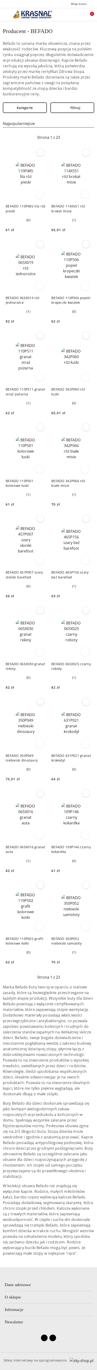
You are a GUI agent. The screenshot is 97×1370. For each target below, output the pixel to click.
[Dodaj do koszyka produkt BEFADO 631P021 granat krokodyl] (85, 743)
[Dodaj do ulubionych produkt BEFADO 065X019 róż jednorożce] (40, 244)
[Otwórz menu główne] (5, 14)
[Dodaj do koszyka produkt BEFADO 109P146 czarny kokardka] (85, 835)
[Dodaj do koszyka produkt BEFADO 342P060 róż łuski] (85, 377)
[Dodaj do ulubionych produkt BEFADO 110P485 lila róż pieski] (40, 152)
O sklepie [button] (13, 1297)
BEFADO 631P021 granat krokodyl (71, 757)
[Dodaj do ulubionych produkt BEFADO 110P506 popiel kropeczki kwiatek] (85, 244)
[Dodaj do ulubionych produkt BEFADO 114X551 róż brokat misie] (85, 152)
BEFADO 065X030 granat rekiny (25, 666)
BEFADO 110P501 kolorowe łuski (19, 483)
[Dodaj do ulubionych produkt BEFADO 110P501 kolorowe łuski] (40, 427)
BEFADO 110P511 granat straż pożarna (25, 391)
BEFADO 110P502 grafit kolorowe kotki (24, 941)
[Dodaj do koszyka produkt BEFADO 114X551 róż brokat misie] (85, 194)
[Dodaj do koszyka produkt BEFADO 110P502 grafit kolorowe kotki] (39, 926)
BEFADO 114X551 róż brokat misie (68, 208)
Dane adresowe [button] (18, 1284)
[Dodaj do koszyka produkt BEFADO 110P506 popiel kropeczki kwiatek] (85, 286)
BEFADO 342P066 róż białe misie (68, 483)
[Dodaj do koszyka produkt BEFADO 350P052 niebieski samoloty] (85, 926)
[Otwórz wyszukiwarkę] (69, 14)
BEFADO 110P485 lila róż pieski (25, 208)
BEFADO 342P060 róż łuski (68, 391)
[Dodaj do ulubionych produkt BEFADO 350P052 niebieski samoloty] (85, 885)
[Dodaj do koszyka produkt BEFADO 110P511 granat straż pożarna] (39, 377)
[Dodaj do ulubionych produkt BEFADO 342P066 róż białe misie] (85, 427)
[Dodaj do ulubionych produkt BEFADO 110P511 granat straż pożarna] (40, 335)
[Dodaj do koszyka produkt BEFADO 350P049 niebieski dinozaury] (39, 743)
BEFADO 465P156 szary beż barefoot (70, 574)
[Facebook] (44, 1338)
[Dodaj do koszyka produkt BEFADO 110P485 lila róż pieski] (39, 194)
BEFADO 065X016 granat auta (25, 849)
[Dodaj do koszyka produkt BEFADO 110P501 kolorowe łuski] (39, 469)
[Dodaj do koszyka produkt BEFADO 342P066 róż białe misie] (85, 469)
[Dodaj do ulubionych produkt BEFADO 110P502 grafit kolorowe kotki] (40, 885)
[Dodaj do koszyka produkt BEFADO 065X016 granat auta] (39, 835)
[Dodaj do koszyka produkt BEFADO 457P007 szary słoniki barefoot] (39, 560)
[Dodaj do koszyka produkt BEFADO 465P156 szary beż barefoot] (85, 560)
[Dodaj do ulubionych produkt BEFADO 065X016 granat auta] (40, 793)
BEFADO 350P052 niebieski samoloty (66, 941)
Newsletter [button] (14, 1322)
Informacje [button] (14, 1309)
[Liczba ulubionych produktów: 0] (78, 14)
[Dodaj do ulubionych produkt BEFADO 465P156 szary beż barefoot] (85, 518)
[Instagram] (52, 1338)
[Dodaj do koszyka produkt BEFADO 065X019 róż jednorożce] (39, 286)
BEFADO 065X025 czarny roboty (71, 666)
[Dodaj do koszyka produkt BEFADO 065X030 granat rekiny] (39, 652)
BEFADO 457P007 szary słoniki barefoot (24, 574)
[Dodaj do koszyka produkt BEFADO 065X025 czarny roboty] (85, 652)
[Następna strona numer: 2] (74, 137)
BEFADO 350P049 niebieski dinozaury (22, 757)
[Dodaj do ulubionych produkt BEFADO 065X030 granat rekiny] (40, 610)
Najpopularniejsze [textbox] (19, 123)
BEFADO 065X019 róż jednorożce (23, 300)
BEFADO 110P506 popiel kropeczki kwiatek (70, 300)
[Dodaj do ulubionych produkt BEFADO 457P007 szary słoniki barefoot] (40, 518)
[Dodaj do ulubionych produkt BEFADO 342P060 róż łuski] (85, 335)
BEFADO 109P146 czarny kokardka (71, 849)
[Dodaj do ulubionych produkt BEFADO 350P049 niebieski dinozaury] (40, 701)
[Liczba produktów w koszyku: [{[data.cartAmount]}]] (88, 14)
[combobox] (48, 124)
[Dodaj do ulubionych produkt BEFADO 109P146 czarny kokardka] (85, 793)
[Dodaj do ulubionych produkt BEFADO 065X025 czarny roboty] (85, 610)
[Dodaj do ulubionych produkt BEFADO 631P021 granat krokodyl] (85, 701)
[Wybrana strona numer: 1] (48, 137)
